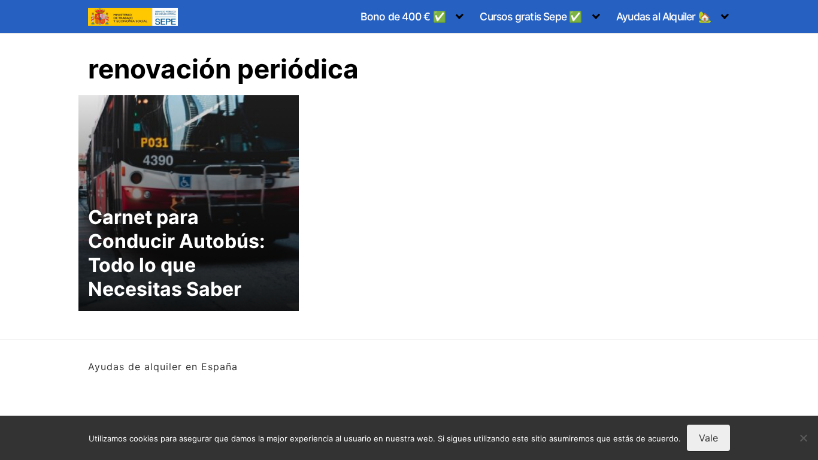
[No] (803, 438)
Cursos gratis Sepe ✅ (530, 16)
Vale (708, 438)
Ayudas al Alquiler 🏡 (663, 16)
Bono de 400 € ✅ (403, 16)
